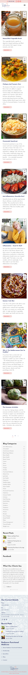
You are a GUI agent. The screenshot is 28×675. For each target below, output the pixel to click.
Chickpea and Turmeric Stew (12, 84)
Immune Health (5, 221)
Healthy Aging (5, 324)
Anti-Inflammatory (6, 12)
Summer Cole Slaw (8, 301)
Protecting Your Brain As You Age (15, 547)
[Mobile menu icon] (25, 5)
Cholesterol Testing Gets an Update (14, 541)
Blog (4, 657)
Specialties (5, 653)
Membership (6, 650)
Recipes (4, 19)
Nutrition (4, 16)
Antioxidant (5, 172)
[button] (10, 589)
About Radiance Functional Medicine (12, 647)
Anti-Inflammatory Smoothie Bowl (13, 196)
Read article (6, 50)
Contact (5, 660)
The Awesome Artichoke (10, 407)
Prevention (5, 331)
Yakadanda (24, 671)
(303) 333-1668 (11, 1)
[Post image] (4, 537)
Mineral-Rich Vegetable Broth (12, 38)
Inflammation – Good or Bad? (12, 245)
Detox (4, 14)
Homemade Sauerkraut (10, 141)
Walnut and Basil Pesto (13, 536)
